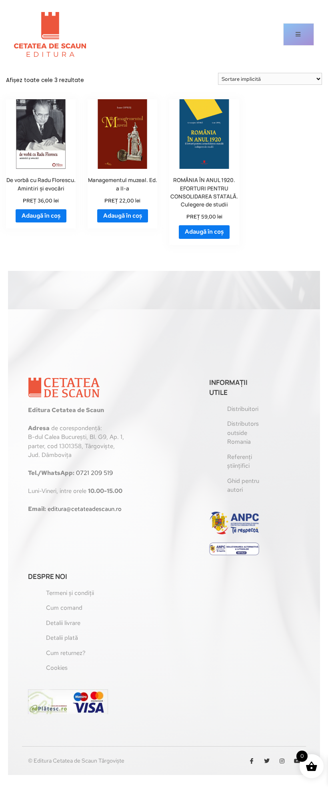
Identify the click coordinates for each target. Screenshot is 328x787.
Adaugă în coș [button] (41, 216)
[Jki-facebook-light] (251, 761)
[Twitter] (267, 761)
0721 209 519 (94, 473)
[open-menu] (298, 34)
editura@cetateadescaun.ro (85, 509)
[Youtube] (297, 761)
